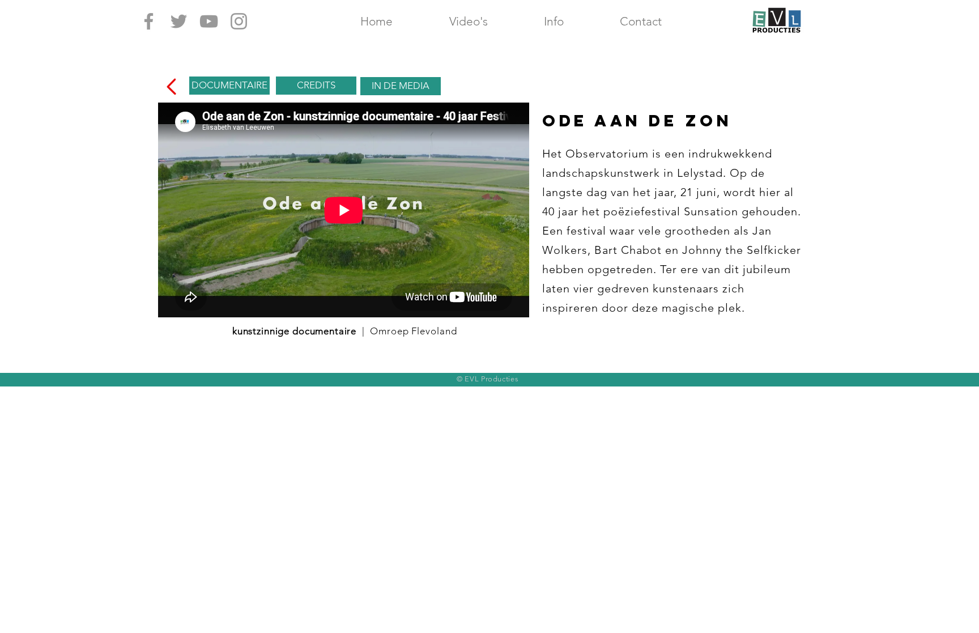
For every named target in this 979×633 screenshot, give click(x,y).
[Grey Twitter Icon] (179, 21)
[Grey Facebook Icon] (149, 21)
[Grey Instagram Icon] (239, 21)
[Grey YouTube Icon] (209, 21)
